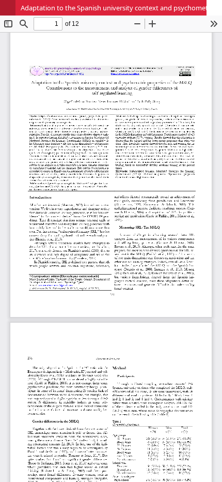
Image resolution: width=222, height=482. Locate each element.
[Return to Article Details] (7, 8)
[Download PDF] (214, 8)
